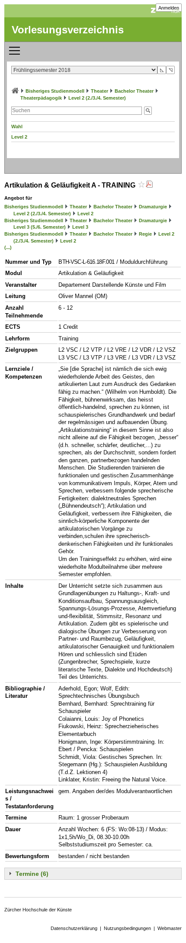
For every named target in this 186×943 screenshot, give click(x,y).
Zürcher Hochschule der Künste (38, 909)
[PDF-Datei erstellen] (149, 185)
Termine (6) (32, 873)
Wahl (16, 126)
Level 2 (19, 136)
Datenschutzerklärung (74, 928)
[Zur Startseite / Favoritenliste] (15, 91)
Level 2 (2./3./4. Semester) (97, 97)
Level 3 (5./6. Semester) (39, 227)
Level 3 (80, 227)
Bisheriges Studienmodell (55, 91)
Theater (99, 91)
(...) (8, 247)
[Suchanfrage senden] (148, 111)
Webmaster (169, 928)
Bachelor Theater (134, 91)
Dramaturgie (153, 206)
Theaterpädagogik (41, 97)
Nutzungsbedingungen (127, 928)
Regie (145, 234)
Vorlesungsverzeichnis (68, 30)
